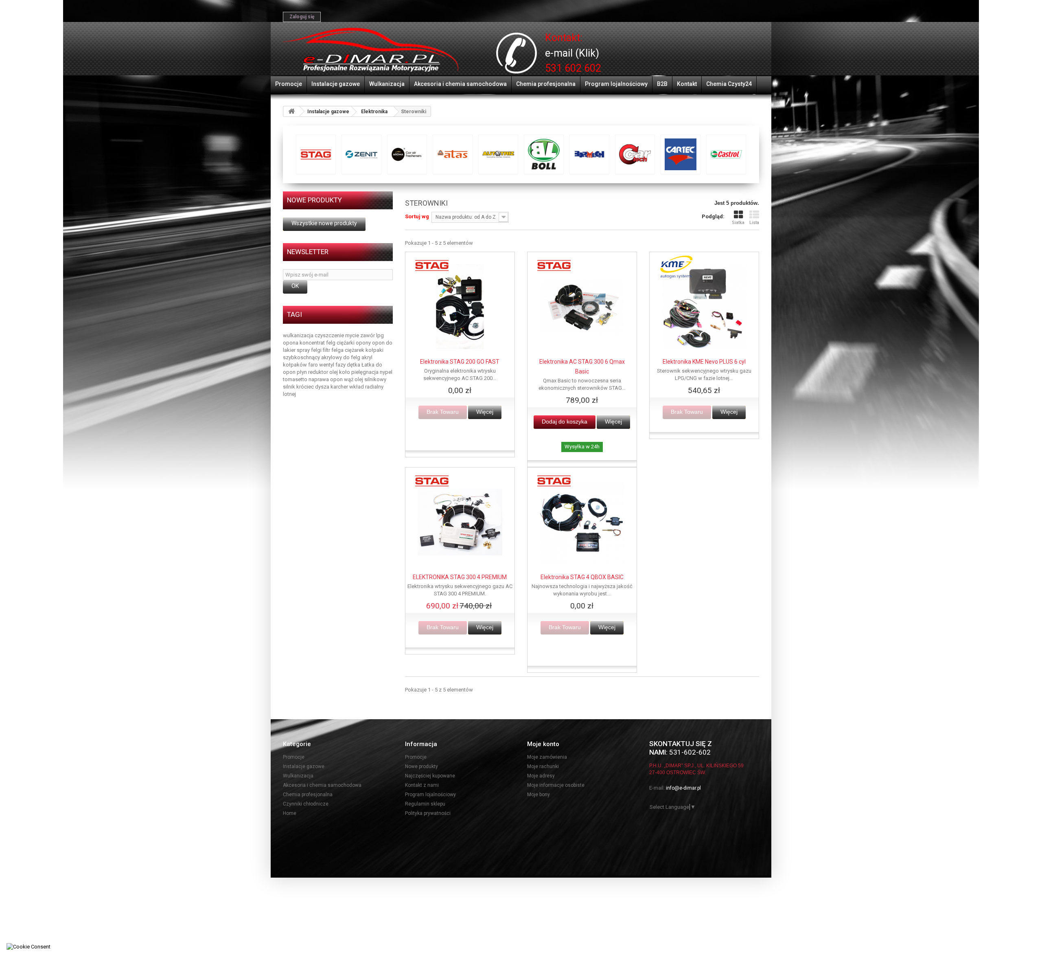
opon (379, 343)
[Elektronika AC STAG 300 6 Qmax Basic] (582, 306)
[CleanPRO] (361, 154)
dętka (354, 365)
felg (331, 343)
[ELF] (498, 154)
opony (364, 343)
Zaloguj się (301, 17)
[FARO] (589, 154)
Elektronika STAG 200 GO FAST (459, 361)
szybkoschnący (302, 357)
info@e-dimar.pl (683, 788)
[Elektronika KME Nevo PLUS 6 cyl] (704, 306)
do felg (352, 357)
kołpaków (295, 365)
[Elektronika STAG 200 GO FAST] (460, 306)
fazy (341, 365)
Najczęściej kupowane (430, 776)
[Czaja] (407, 154)
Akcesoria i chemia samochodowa (460, 84)
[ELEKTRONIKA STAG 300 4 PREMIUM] (460, 522)
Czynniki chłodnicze (305, 804)
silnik (289, 387)
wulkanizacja (299, 335)
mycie (352, 335)
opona (291, 343)
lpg (380, 335)
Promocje (288, 84)
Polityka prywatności (428, 813)
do (389, 343)
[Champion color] (316, 154)
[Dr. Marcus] (452, 154)
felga (338, 350)
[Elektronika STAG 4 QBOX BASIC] (582, 522)
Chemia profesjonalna (546, 84)
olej (334, 372)
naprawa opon (326, 379)
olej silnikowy (370, 379)
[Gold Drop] (635, 154)
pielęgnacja (365, 372)
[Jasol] (726, 154)
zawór (368, 335)
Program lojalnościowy (616, 84)
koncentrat (313, 343)
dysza (323, 387)
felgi (317, 350)
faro (313, 365)
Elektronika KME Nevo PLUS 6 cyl (704, 361)
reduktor (318, 372)
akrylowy (332, 357)
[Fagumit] (544, 154)
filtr (327, 350)
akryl (366, 357)
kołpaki (374, 350)
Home (289, 813)
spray (304, 350)
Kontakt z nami (422, 785)
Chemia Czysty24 (729, 84)
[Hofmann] (680, 154)
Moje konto (543, 744)
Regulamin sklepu (425, 804)
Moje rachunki (543, 766)
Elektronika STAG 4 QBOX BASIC (582, 577)
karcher (340, 387)
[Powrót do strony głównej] (291, 111)
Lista (754, 222)
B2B (662, 84)
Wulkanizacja (387, 84)
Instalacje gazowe (335, 84)
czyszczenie (330, 335)
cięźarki (346, 343)
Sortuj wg (417, 216)
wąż (349, 379)
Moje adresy (541, 776)
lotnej (289, 394)
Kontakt (687, 84)
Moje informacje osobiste (555, 785)
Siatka (738, 222)
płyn (302, 372)
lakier (290, 350)
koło (345, 372)
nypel (386, 372)
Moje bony (538, 794)
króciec (305, 387)
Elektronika (374, 111)
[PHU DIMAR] (370, 50)
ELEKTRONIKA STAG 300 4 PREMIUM (460, 577)
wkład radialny (366, 387)
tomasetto (296, 379)
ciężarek (355, 350)
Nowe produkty (314, 200)
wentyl (327, 365)
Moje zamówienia (547, 757)
